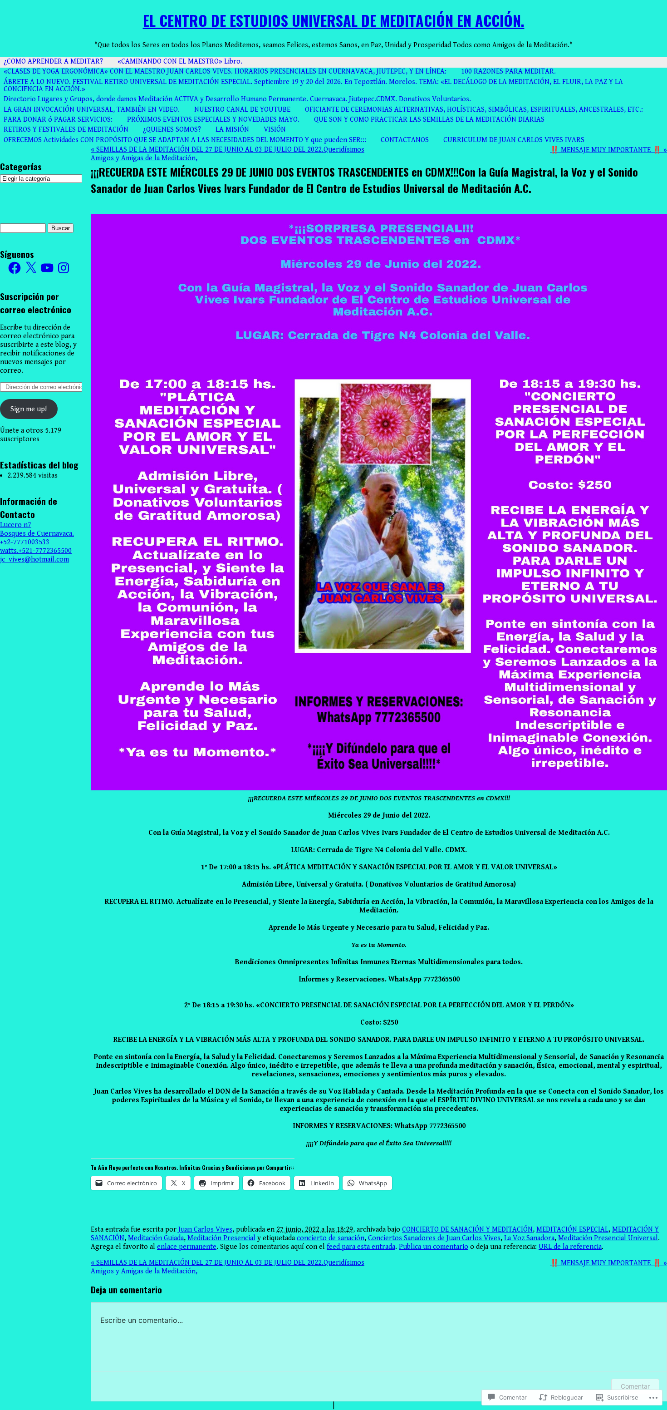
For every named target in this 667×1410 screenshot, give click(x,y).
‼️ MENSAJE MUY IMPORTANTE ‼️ (608, 150)
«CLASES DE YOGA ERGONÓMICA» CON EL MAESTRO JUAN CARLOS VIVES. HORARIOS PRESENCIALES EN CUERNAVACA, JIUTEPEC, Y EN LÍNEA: (225, 71)
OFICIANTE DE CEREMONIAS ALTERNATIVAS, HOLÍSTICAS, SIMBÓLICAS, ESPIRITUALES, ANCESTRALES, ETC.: (474, 109)
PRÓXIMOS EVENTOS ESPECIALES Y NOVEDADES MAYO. (213, 119)
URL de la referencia (570, 1246)
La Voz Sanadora (529, 1238)
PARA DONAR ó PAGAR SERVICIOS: (58, 119)
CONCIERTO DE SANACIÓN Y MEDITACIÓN (467, 1229)
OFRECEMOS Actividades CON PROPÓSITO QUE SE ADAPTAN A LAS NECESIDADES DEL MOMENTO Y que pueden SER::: (185, 140)
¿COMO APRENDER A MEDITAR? (53, 61)
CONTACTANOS (405, 140)
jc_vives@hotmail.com (34, 559)
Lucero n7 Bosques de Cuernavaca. (37, 529)
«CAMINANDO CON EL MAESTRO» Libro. (180, 61)
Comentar (635, 1386)
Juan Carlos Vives (205, 1229)
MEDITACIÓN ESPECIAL (572, 1229)
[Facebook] (14, 268)
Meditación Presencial (221, 1238)
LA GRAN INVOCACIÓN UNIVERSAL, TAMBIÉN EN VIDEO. (92, 109)
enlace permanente (186, 1246)
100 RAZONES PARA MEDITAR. (508, 71)
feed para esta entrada (361, 1246)
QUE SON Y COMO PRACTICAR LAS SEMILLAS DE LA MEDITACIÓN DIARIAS (429, 119)
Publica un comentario (433, 1246)
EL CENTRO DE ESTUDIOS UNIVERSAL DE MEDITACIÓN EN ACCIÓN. (334, 20)
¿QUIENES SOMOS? (172, 129)
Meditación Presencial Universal (608, 1238)
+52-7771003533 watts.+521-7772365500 (36, 546)
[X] (31, 268)
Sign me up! (28, 409)
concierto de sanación (330, 1238)
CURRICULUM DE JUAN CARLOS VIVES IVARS (513, 140)
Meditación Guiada (156, 1238)
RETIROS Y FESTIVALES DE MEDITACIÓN (66, 129)
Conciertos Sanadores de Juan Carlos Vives (434, 1238)
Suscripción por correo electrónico (35, 303)
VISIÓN (275, 129)
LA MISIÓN (232, 129)
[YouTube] (47, 268)
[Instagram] (63, 268)
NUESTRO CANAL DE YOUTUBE (242, 109)
